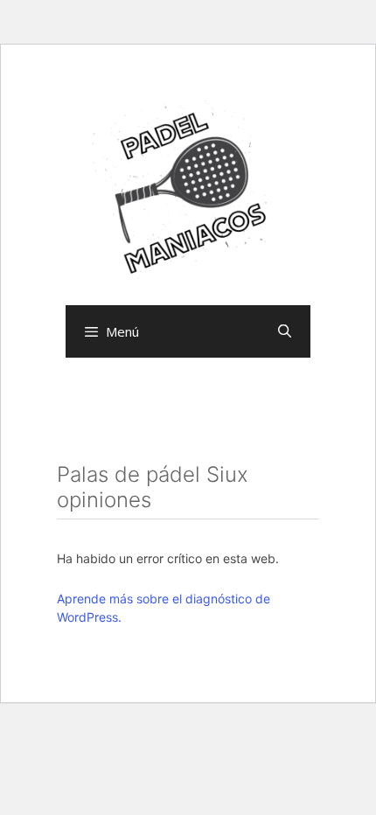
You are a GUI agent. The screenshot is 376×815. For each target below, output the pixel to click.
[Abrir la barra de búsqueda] (284, 331)
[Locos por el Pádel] (188, 190)
